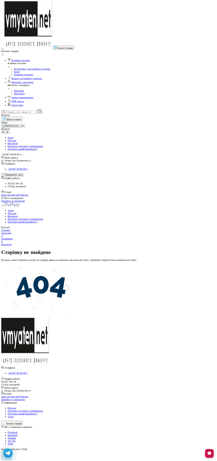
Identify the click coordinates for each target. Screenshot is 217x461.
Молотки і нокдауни (22, 82)
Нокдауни (19, 93)
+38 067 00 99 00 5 (17, 169)
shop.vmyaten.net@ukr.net (14, 195)
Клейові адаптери (23, 74)
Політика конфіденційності (22, 149)
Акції (11, 137)
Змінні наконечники (22, 97)
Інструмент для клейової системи (32, 69)
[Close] (2, 54)
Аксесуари (17, 105)
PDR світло (17, 101)
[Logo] (28, 48)
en (22, 126)
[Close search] (3, 112)
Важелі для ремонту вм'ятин (26, 78)
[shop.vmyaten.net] (25, 364)
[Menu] (2, 48)
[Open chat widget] (209, 453)
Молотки (19, 91)
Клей (17, 71)
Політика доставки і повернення (25, 146)
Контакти (13, 143)
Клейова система (20, 60)
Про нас (12, 140)
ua (16, 126)
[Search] (39, 111)
